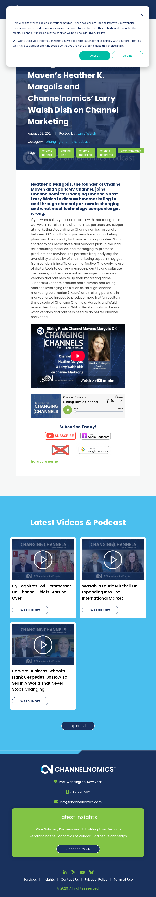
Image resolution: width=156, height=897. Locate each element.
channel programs (106, 153)
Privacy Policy (96, 879)
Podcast (83, 141)
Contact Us (70, 879)
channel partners (47, 153)
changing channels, (61, 141)
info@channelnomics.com (81, 802)
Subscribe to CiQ (78, 849)
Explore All (78, 725)
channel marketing (85, 153)
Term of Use (123, 879)
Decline (127, 55)
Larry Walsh (86, 133)
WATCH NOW (30, 610)
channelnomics (131, 150)
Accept (95, 55)
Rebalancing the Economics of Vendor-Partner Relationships (78, 836)
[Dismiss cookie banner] (141, 15)
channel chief (66, 153)
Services (30, 879)
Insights (49, 879)
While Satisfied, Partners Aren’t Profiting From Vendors (78, 829)
